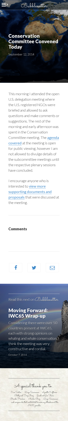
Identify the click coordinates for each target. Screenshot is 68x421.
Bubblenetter (34, 6)
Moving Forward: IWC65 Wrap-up (28, 313)
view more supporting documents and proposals (30, 191)
